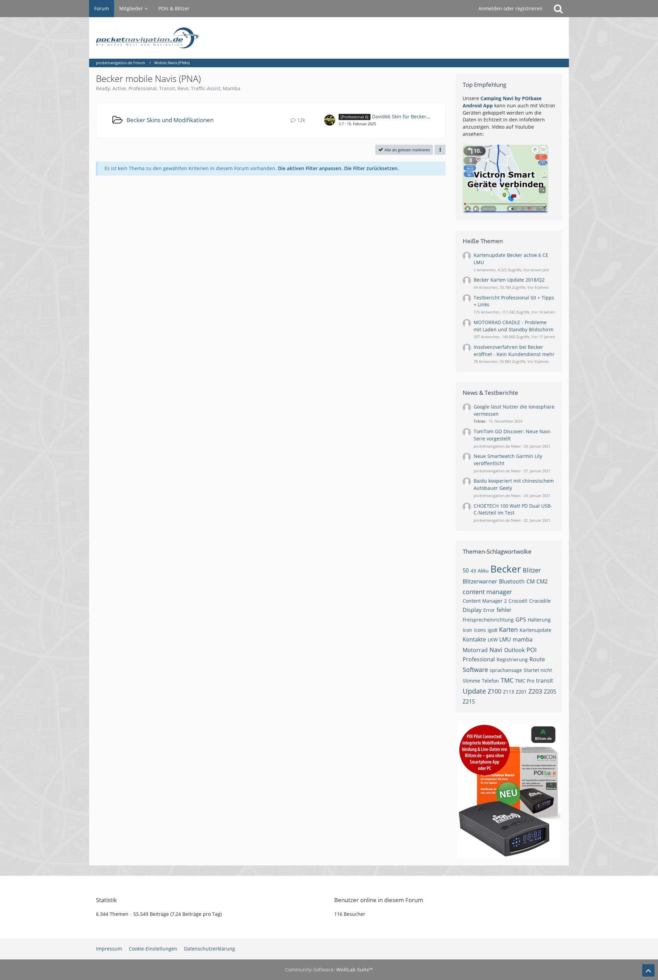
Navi (495, 650)
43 (473, 570)
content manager (487, 592)
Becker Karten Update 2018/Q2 (509, 279)
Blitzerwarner (480, 581)
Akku (483, 570)
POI (531, 650)
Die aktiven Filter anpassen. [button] (310, 168)
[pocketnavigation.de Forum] (329, 38)
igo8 (492, 630)
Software (475, 669)
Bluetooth (512, 581)
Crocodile (540, 601)
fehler (504, 610)
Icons (480, 630)
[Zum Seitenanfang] (648, 970)
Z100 (494, 691)
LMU (505, 639)
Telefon (490, 680)
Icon (467, 630)
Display (472, 610)
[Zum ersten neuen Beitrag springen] (329, 120)
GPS (520, 619)
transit (544, 680)
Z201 (521, 691)
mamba (523, 639)
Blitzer (532, 570)
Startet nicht (538, 670)
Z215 (469, 701)
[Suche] (558, 8)
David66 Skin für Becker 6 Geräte (409, 116)
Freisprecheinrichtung (488, 619)
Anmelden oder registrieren (510, 8)
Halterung (539, 619)
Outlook (514, 650)
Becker (505, 568)
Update (474, 691)
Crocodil (518, 601)
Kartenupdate (535, 630)
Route (537, 659)
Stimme (471, 680)
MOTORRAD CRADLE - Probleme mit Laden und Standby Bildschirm (513, 326)
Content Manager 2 (485, 601)
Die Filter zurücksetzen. (371, 168)
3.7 (341, 123)
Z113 (508, 691)
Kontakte (474, 639)
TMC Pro (524, 680)
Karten (508, 629)
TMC (507, 680)
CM (530, 581)
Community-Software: (329, 969)
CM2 (542, 581)
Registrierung (512, 659)
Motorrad (475, 650)
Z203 (535, 691)
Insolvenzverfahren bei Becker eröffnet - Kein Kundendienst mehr (514, 350)
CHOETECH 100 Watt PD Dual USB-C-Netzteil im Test (513, 509)
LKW (493, 639)
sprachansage (506, 670)
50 (466, 570)
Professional (479, 659)
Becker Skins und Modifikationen (170, 120)
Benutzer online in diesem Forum (378, 900)
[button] (440, 150)
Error (489, 610)
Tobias (479, 421)
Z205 (550, 691)
